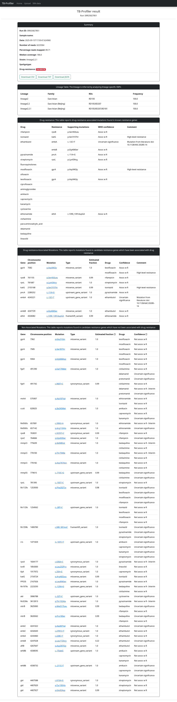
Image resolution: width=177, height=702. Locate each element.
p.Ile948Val (60, 443)
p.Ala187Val (60, 398)
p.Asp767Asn (61, 463)
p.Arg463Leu (60, 576)
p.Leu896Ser (60, 581)
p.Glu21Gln (60, 339)
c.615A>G (59, 680)
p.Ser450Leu (52, 277)
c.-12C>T (50, 297)
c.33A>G (58, 571)
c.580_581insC (61, 527)
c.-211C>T (59, 665)
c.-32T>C (59, 596)
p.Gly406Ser (52, 311)
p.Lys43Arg (52, 282)
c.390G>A (59, 423)
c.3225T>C (59, 433)
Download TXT (44, 77)
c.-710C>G (59, 472)
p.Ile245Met (60, 408)
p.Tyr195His (60, 685)
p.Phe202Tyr (60, 487)
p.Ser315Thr (52, 287)
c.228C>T (59, 636)
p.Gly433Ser (60, 438)
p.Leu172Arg (60, 641)
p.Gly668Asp (60, 359)
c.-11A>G (51, 292)
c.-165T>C (59, 482)
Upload (27, 3)
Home (19, 3)
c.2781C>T (59, 631)
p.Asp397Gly (60, 645)
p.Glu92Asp (60, 690)
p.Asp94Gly (52, 267)
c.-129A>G (59, 586)
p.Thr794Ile (60, 453)
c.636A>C (59, 561)
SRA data (37, 3)
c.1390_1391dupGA (55, 316)
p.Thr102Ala (60, 601)
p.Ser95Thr (60, 349)
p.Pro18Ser (60, 616)
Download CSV (27, 77)
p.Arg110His (60, 428)
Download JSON (62, 77)
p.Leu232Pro (60, 566)
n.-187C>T (59, 542)
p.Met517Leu (61, 606)
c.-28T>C (59, 507)
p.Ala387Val (60, 626)
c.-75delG (59, 650)
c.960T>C (59, 383)
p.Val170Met (60, 369)
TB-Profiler (8, 3)
